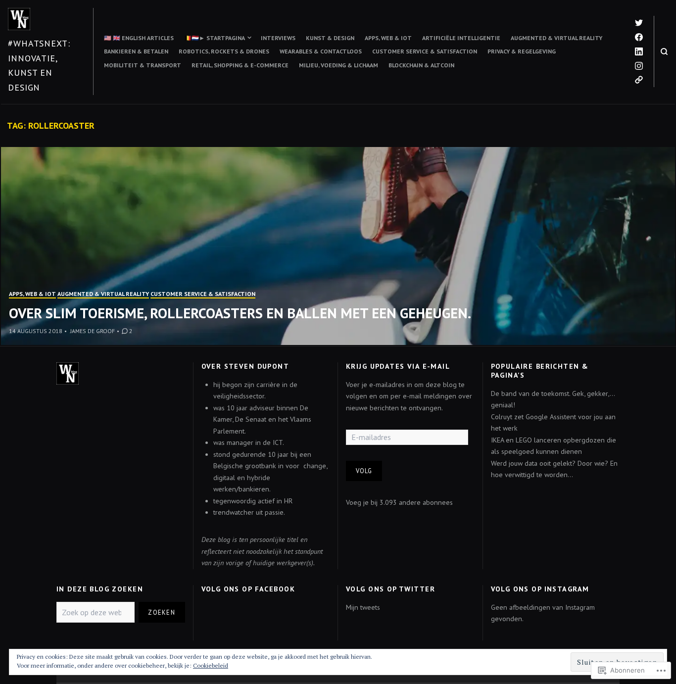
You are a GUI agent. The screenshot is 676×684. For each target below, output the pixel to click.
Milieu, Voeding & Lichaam (338, 65)
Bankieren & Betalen (136, 51)
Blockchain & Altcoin (421, 65)
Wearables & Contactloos (321, 51)
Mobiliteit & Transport (142, 65)
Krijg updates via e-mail (398, 366)
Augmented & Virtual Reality (556, 38)
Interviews (278, 38)
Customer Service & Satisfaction (424, 51)
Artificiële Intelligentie (461, 38)
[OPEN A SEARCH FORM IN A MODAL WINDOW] (664, 51)
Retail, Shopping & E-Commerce (240, 65)
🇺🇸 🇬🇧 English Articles (139, 38)
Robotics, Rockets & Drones (224, 51)
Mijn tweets (363, 607)
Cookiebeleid (210, 665)
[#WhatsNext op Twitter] (639, 23)
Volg (364, 471)
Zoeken (161, 612)
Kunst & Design (330, 38)
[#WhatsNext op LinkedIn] (639, 51)
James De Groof (92, 331)
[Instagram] (639, 66)
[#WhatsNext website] (639, 80)
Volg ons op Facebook (248, 589)
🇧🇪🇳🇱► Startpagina (214, 38)
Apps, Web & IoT (388, 38)
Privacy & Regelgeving (521, 51)
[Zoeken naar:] (95, 612)
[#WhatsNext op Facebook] (639, 37)
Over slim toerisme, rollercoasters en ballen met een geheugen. (240, 313)
